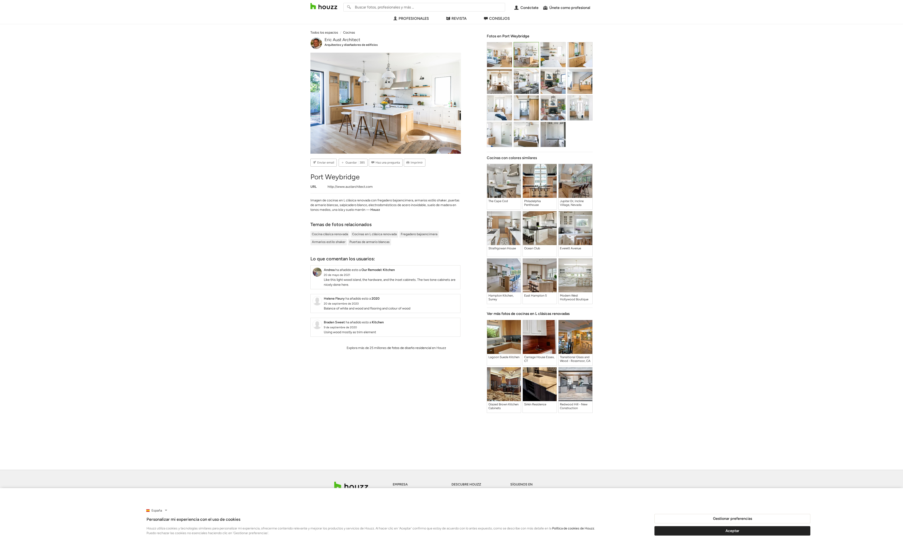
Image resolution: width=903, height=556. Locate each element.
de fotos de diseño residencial (409, 348)
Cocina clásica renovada (330, 234)
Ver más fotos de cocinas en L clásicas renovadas (528, 313)
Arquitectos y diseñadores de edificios (351, 45)
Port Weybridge (515, 36)
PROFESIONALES (414, 18)
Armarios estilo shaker (328, 242)
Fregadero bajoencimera (419, 234)
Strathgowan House (502, 248)
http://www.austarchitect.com (350, 187)
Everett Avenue (570, 248)
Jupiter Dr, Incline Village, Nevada (572, 203)
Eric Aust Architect (342, 39)
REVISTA (459, 18)
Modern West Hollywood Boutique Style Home (574, 297)
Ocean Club (532, 248)
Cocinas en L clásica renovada (374, 234)
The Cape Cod (498, 201)
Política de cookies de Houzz (573, 528)
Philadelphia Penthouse (532, 203)
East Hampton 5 (535, 295)
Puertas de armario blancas (369, 242)
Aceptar (732, 531)
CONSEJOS (499, 18)
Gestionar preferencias (732, 518)
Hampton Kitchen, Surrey (501, 297)
